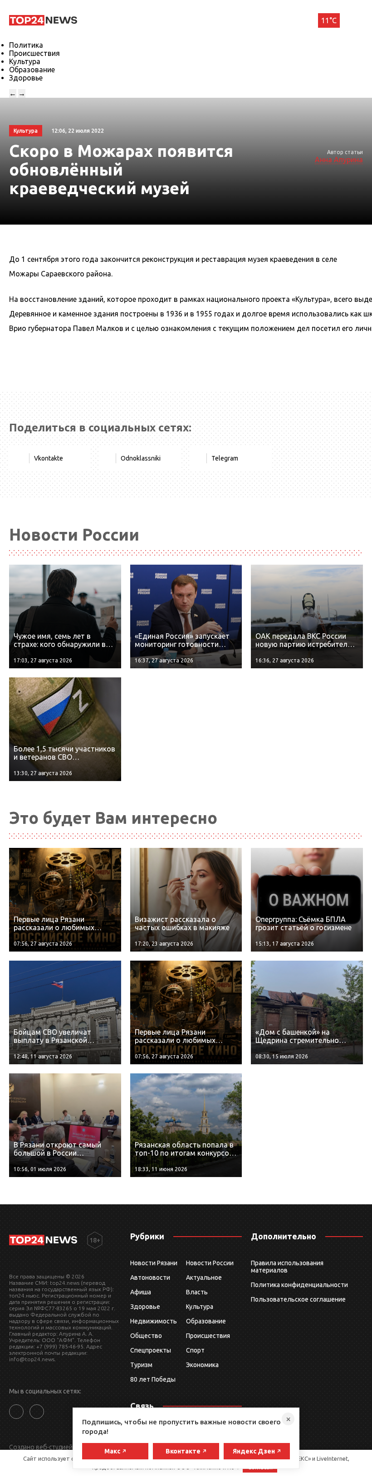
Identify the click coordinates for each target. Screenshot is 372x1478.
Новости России (210, 1263)
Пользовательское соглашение (298, 1299)
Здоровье (26, 78)
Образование (32, 69)
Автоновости (150, 1277)
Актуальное (204, 1277)
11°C (329, 20)
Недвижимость (153, 1321)
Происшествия (34, 53)
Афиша (140, 1292)
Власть (197, 1292)
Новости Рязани (153, 1263)
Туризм (141, 1364)
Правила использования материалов (287, 1266)
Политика (26, 45)
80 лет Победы (153, 1379)
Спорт (195, 1350)
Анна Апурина (339, 159)
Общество (146, 1335)
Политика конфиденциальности (299, 1284)
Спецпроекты (150, 1350)
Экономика (202, 1364)
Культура (24, 61)
